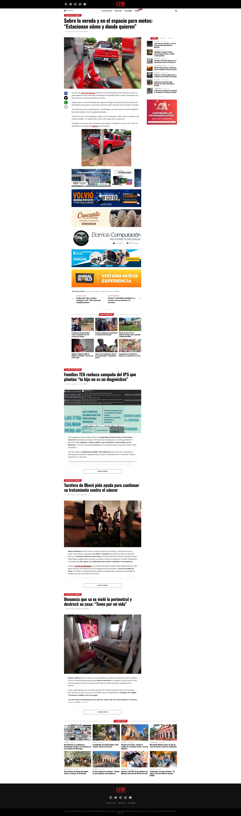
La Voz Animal (128, 11)
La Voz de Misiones (88, 93)
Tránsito (95, 126)
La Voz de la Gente (107, 11)
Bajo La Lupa (118, 11)
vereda (117, 291)
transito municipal (106, 291)
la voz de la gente (93, 291)
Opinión (137, 10)
